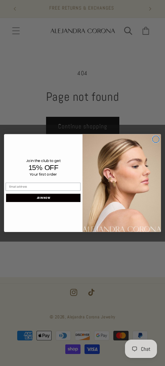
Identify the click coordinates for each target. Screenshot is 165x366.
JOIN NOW (43, 198)
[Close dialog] (155, 139)
